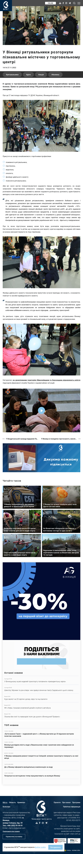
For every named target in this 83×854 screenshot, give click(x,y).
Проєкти (57, 802)
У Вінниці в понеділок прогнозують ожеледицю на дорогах (60, 439)
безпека (56, 74)
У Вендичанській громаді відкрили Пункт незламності (22, 439)
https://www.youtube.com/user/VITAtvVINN (41, 457)
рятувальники (12, 74)
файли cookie (40, 847)
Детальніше (41, 680)
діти (29, 74)
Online (50, 3)
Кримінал (21, 802)
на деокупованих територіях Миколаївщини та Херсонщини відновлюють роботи (46, 380)
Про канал (66, 802)
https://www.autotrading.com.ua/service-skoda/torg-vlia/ (41, 601)
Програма (76, 802)
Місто (5, 802)
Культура (6, 806)
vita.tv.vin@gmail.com (16, 828)
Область (12, 802)
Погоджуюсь (55, 847)
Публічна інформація (71, 806)
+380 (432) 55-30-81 (15, 825)
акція (41, 74)
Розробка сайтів (76, 850)
